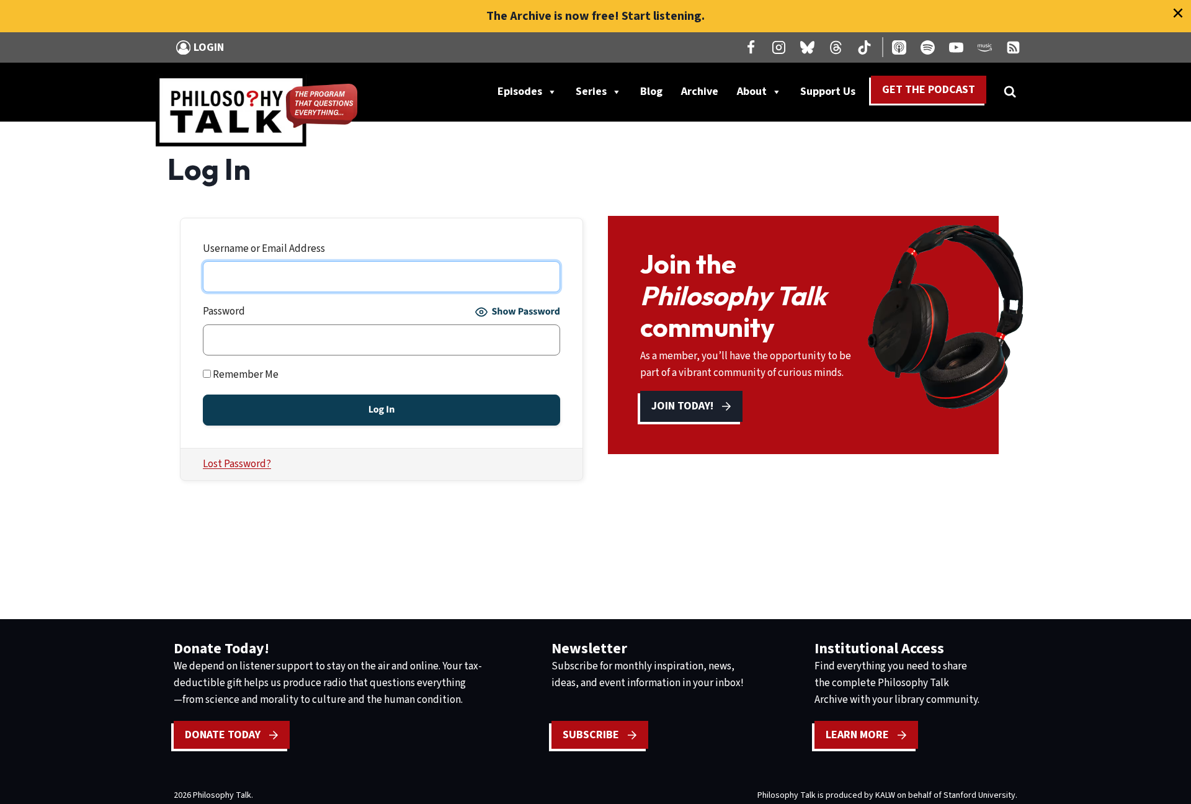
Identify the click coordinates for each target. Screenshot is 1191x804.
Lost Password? (237, 464)
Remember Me (245, 374)
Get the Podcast (928, 89)
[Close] (1178, 13)
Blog (651, 91)
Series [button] (591, 91)
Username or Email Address (264, 248)
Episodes (519, 91)
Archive (699, 91)
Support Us (832, 94)
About (752, 91)
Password (224, 311)
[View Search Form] (1010, 91)
